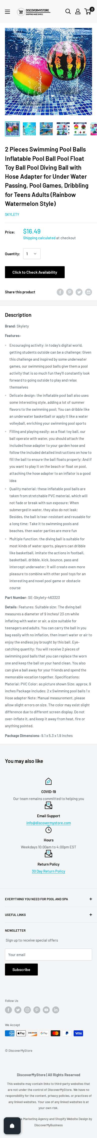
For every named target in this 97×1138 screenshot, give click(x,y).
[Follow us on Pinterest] (36, 1009)
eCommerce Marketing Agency (27, 1119)
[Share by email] (88, 292)
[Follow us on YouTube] (46, 1009)
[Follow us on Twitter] (17, 1009)
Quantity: (12, 253)
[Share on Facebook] (60, 292)
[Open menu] (7, 12)
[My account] (77, 11)
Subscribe (21, 969)
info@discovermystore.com (48, 822)
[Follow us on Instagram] (27, 1009)
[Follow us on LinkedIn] (55, 1009)
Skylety (12, 214)
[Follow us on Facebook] (8, 1009)
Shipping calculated (39, 238)
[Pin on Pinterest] (69, 292)
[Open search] (68, 11)
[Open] (12, 1125)
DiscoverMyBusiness (48, 1125)
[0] (88, 11)
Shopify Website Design (72, 1119)
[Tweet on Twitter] (79, 292)
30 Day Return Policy (48, 871)
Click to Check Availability (34, 272)
